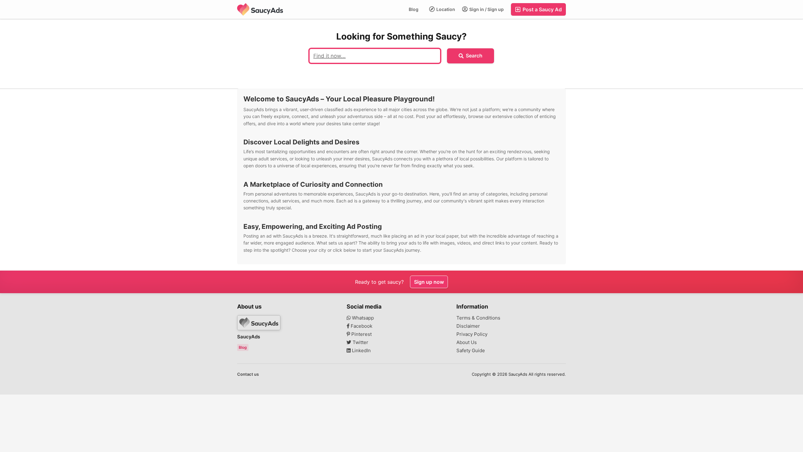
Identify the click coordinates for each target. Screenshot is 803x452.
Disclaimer (468, 326)
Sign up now (429, 282)
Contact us (248, 374)
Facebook (360, 326)
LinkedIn (361, 350)
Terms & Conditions (478, 318)
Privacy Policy (471, 334)
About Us (466, 342)
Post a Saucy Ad (541, 9)
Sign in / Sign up (486, 9)
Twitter (359, 342)
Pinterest (361, 334)
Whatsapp (362, 318)
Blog (413, 9)
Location (445, 9)
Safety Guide (470, 350)
